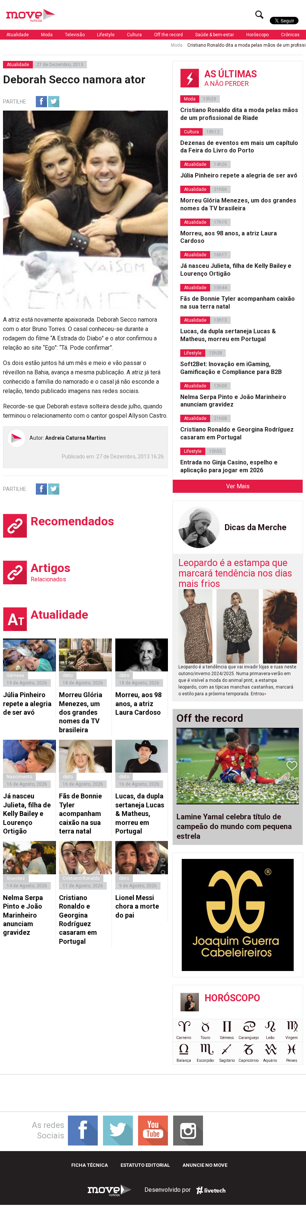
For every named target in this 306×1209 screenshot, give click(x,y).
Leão (270, 1038)
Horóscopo (257, 34)
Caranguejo (248, 1038)
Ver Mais (238, 486)
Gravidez (16, 878)
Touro (205, 1038)
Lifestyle (106, 34)
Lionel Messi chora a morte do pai (137, 906)
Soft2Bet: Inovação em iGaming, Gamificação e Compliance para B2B (231, 368)
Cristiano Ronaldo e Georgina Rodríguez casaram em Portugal (78, 919)
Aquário (270, 1060)
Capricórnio (248, 1060)
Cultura (134, 34)
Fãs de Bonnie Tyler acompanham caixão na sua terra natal (80, 813)
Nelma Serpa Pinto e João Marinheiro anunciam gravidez (23, 915)
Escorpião (205, 1060)
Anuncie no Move (204, 1165)
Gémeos (227, 1038)
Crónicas (290, 34)
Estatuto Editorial (145, 1165)
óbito (68, 675)
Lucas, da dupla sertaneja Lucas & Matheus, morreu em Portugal (139, 813)
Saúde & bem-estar (214, 34)
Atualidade (17, 34)
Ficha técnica (89, 1165)
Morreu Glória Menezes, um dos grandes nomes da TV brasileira (80, 712)
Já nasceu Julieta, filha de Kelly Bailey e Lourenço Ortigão (27, 813)
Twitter (53, 101)
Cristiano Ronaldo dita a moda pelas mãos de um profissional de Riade (239, 113)
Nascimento (19, 776)
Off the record (168, 34)
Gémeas (15, 675)
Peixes (291, 1060)
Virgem (291, 1038)
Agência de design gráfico (211, 1190)
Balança (184, 1060)
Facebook (41, 101)
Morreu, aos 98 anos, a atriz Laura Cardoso (138, 703)
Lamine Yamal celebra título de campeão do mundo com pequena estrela (234, 826)
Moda (47, 34)
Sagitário (227, 1060)
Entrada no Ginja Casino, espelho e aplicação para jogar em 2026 (229, 466)
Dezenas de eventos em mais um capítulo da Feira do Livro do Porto (239, 146)
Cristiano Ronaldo (81, 878)
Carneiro (183, 1038)
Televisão (75, 34)
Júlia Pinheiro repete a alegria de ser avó (27, 703)
